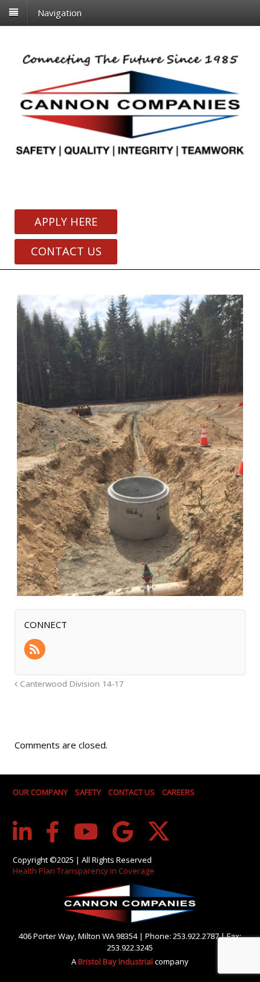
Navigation (59, 12)
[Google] (122, 832)
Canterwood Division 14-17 (71, 683)
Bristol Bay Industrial (116, 961)
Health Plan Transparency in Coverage (83, 870)
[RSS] (35, 650)
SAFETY (88, 792)
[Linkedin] (22, 832)
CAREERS (178, 792)
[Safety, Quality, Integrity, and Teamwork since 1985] (130, 104)
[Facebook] (53, 832)
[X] (159, 831)
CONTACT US (131, 792)
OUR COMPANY (40, 792)
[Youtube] (86, 832)
